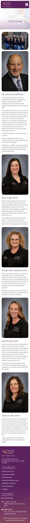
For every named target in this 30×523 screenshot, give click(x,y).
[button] (26, 4)
